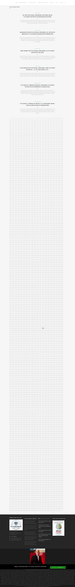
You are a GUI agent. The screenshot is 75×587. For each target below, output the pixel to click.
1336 (54, 259)
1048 (32, 229)
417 (56, 161)
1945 (24, 326)
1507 (29, 278)
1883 (19, 319)
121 (13, 131)
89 (34, 126)
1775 (51, 306)
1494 (48, 276)
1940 (11, 326)
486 (27, 169)
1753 (46, 304)
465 (24, 167)
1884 (21, 319)
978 (59, 221)
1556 (54, 283)
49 (34, 122)
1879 (62, 317)
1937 (57, 323)
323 (18, 152)
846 (27, 208)
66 (26, 124)
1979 (62, 328)
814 (48, 203)
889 (35, 212)
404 (21, 161)
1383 (19, 266)
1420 (11, 270)
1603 (19, 289)
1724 (21, 302)
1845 (24, 315)
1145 (24, 240)
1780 (11, 308)
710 (37, 193)
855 (51, 208)
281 (13, 148)
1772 (43, 306)
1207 (29, 246)
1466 (27, 274)
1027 (29, 227)
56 (53, 122)
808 (32, 203)
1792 (43, 308)
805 (24, 203)
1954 (48, 326)
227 (29, 141)
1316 (54, 257)
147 (29, 133)
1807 (29, 311)
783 (18, 201)
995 (51, 223)
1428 (32, 270)
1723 (19, 302)
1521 (13, 281)
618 (59, 182)
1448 (32, 272)
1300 (11, 257)
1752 (43, 304)
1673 (46, 296)
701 (13, 193)
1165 (24, 242)
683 (18, 191)
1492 (43, 276)
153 (45, 133)
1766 (27, 306)
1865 (24, 317)
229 (35, 141)
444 (21, 165)
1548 (32, 283)
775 (51, 199)
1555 (51, 283)
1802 (16, 311)
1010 (38, 225)
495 (51, 169)
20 (10, 120)
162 (16, 135)
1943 (19, 326)
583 (18, 180)
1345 (24, 261)
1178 (59, 242)
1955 (51, 326)
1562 (16, 285)
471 (40, 167)
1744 (21, 304)
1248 (32, 251)
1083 (19, 233)
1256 (54, 251)
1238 (59, 248)
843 (18, 208)
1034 (48, 227)
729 (35, 195)
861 (13, 210)
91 (40, 126)
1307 (29, 257)
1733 (46, 302)
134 (48, 131)
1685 (24, 298)
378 (59, 156)
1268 (32, 253)
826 (27, 206)
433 (45, 163)
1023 (19, 227)
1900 (11, 321)
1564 (21, 285)
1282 (16, 255)
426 (27, 163)
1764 (21, 306)
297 (56, 148)
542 (16, 176)
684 (21, 191)
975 (51, 221)
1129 (35, 238)
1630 (38, 291)
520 (10, 173)
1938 (59, 323)
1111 (40, 236)
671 (40, 188)
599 (62, 180)
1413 (46, 268)
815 (51, 203)
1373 (46, 263)
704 (21, 193)
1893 (46, 319)
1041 (13, 229)
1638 (59, 291)
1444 (21, 272)
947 (29, 218)
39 (61, 120)
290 (37, 148)
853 (45, 208)
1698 (59, 298)
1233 (46, 248)
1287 (29, 255)
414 (48, 161)
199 (62, 137)
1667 (29, 296)
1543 (19, 283)
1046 (27, 229)
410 (37, 161)
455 (51, 165)
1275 (51, 253)
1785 (24, 308)
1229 (35, 248)
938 (59, 216)
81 (13, 126)
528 (32, 173)
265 (24, 146)
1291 (40, 255)
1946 (27, 326)
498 (59, 169)
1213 (46, 246)
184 (21, 137)
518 (59, 171)
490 (37, 169)
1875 (51, 317)
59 (61, 122)
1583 (19, 287)
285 (24, 148)
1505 (24, 278)
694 (48, 191)
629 (35, 184)
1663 (19, 296)
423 (18, 163)
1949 (35, 326)
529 (35, 173)
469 (35, 167)
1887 (29, 319)
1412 (43, 268)
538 (59, 173)
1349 (35, 261)
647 (29, 186)
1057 (57, 229)
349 (35, 154)
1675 (51, 296)
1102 (16, 236)
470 (37, 167)
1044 (21, 229)
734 (48, 195)
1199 (62, 244)
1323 (19, 259)
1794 (48, 308)
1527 (29, 281)
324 (21, 152)
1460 (11, 274)
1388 (32, 266)
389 (35, 158)
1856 (54, 315)
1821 (13, 313)
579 (62, 178)
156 (54, 133)
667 (29, 188)
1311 (40, 257)
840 (10, 208)
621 (13, 184)
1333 (46, 259)
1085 (24, 233)
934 (48, 216)
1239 (62, 248)
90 (37, 126)
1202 (16, 246)
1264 (21, 253)
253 (45, 143)
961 (13, 221)
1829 (35, 313)
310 (37, 150)
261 (13, 146)
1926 (27, 323)
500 (10, 171)
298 (59, 148)
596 (54, 180)
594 (48, 180)
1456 (54, 272)
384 (21, 158)
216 (53, 139)
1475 (51, 274)
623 (18, 184)
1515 (51, 278)
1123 (19, 238)
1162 (16, 242)
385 (24, 158)
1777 (56, 306)
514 (48, 171)
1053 (46, 229)
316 (54, 150)
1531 (40, 281)
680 (10, 191)
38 (59, 120)
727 (29, 195)
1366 (27, 263)
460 (10, 167)
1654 (48, 293)
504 (21, 171)
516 (54, 171)
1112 (43, 236)
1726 (27, 302)
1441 (13, 272)
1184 (21, 244)
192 (43, 137)
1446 (27, 272)
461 (13, 167)
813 (45, 203)
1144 (21, 240)
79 (61, 124)
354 (48, 154)
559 (62, 176)
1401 (13, 268)
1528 (32, 281)
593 (45, 180)
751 (40, 197)
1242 (16, 251)
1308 (32, 257)
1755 (51, 304)
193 (45, 137)
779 (62, 199)
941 (13, 218)
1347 (29, 261)
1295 (51, 255)
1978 (59, 328)
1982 (16, 330)
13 (45, 118)
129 (35, 131)
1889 (35, 319)
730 (37, 195)
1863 (19, 317)
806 (27, 203)
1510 (38, 278)
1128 (32, 238)
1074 (48, 231)
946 (27, 218)
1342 (16, 261)
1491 (40, 276)
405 (24, 161)
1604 (21, 289)
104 (21, 128)
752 (43, 197)
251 (40, 143)
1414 (48, 268)
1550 (38, 283)
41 (13, 122)
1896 (54, 319)
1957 (57, 326)
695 (51, 191)
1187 (29, 244)
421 (13, 163)
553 (45, 176)
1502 (16, 278)
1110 (37, 236)
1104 (21, 236)
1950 (38, 326)
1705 (24, 300)
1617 (56, 289)
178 (59, 135)
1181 (13, 244)
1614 (48, 289)
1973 (46, 328)
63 (18, 124)
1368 (32, 263)
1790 (38, 308)
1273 (46, 253)
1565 (24, 285)
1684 (21, 298)
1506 (27, 278)
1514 (48, 278)
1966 (27, 328)
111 (40, 128)
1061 (13, 231)
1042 (16, 229)
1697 (57, 298)
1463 (19, 274)
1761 (13, 306)
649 (35, 186)
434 (48, 163)
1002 (16, 225)
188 (32, 137)
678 (59, 188)
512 (43, 171)
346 (27, 154)
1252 (43, 251)
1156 (54, 240)
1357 (56, 261)
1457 (57, 272)
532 (43, 173)
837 (56, 206)
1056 (54, 229)
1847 (29, 315)
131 (40, 131)
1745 (24, 304)
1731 (40, 302)
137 (56, 131)
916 (54, 214)
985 (24, 223)
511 (40, 171)
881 (13, 212)
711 (40, 193)
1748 (32, 304)
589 (35, 180)
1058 (59, 229)
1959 (62, 326)
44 (21, 122)
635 (51, 184)
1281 (13, 255)
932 (43, 216)
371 (40, 156)
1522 (16, 281)
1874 (48, 317)
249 (35, 143)
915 (51, 214)
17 (56, 118)
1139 (62, 238)
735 (51, 195)
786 (27, 201)
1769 (35, 306)
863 (18, 210)
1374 (48, 263)
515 (51, 171)
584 (21, 180)
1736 (54, 302)
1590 (38, 287)
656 (54, 186)
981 (13, 223)
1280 (11, 255)
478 (59, 167)
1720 (10, 302)
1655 (51, 293)
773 (45, 199)
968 (32, 221)
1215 (51, 246)
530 (37, 173)
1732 (43, 302)
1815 (51, 311)
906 (27, 214)
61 (13, 124)
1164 (21, 242)
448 (32, 165)
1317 (56, 257)
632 (43, 184)
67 (29, 124)
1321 (13, 259)
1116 (54, 236)
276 (54, 146)
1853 (46, 315)
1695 (51, 298)
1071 (40, 231)
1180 (10, 244)
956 (54, 218)
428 (32, 163)
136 (54, 131)
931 (40, 216)
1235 (51, 248)
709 (35, 193)
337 (56, 152)
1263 (19, 253)
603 (18, 182)
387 (29, 158)
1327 (29, 259)
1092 (43, 233)
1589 (35, 287)
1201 (13, 246)
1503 (19, 278)
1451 (40, 272)
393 (45, 158)
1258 (59, 251)
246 (27, 143)
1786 (27, 308)
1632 (43, 291)
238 (59, 141)
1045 (24, 229)
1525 (24, 281)
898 (59, 212)
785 (24, 201)
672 (43, 188)
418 (59, 161)
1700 (11, 300)
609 (35, 182)
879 (62, 210)
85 (24, 126)
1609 (35, 289)
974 (48, 221)
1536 (54, 281)
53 (45, 122)
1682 (16, 298)
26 (26, 120)
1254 (48, 251)
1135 (51, 238)
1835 (51, 313)
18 (59, 118)
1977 (57, 328)
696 (54, 191)
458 (59, 165)
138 (59, 131)
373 (45, 156)
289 (35, 148)
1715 (51, 300)
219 (62, 139)
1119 (62, 236)
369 (35, 156)
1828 (32, 313)
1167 (29, 242)
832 (43, 206)
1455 (51, 272)
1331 (40, 259)
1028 (32, 227)
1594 (48, 287)
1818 (59, 311)
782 (16, 201)
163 (18, 135)
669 (35, 188)
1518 (59, 278)
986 (27, 223)
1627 (29, 291)
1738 (59, 302)
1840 (11, 315)
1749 (35, 304)
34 (48, 120)
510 (37, 171)
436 (54, 163)
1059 (62, 229)
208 (32, 139)
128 (32, 131)
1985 (24, 330)
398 (59, 158)
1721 (13, 302)
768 (32, 199)
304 (21, 150)
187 (29, 137)
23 (18, 120)
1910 (38, 321)
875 (51, 210)
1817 (56, 311)
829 (35, 206)
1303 (19, 257)
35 (51, 120)
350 (37, 154)
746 (27, 197)
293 (45, 148)
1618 (59, 289)
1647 (29, 293)
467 (29, 167)
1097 (57, 233)
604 (21, 182)
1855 (51, 315)
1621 (13, 291)
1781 (13, 308)
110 (37, 128)
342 (16, 154)
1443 (19, 272)
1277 (56, 253)
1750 (38, 304)
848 (32, 208)
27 (29, 120)
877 (56, 210)
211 (40, 139)
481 (13, 169)
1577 (56, 285)
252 (43, 143)
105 (24, 128)
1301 (13, 257)
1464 (21, 274)
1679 (62, 296)
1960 (11, 328)
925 (24, 216)
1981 (13, 330)
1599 (62, 287)
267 (29, 146)
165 (24, 135)
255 (51, 143)
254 (48, 143)
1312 (43, 257)
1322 (16, 259)
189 (35, 137)
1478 (59, 274)
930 (37, 216)
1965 (24, 328)
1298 (59, 255)
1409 (35, 268)
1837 (57, 313)
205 (24, 139)
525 (24, 173)
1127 (29, 238)
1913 (46, 321)
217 (56, 139)
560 (10, 178)
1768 (32, 306)
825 (24, 206)
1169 (35, 242)
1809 (35, 311)
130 (37, 131)
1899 (62, 319)
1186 (27, 244)
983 (18, 223)
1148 (32, 240)
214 (48, 139)
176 (54, 135)
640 (10, 186)
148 (32, 133)
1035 (51, 227)
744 (21, 197)
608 (32, 182)
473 (45, 167)
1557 (56, 283)
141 (13, 133)
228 (32, 141)
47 (29, 122)
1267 (29, 253)
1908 (32, 321)
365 (24, 156)
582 (16, 180)
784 (21, 201)
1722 (16, 302)
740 (10, 197)
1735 (51, 302)
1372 (43, 263)
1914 (48, 321)
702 (16, 193)
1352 (43, 261)
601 (13, 182)
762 (16, 199)
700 (10, 193)
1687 (29, 298)
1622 (16, 291)
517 (56, 171)
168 (32, 135)
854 (48, 208)
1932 (43, 323)
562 (16, 178)
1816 (54, 311)
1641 (13, 293)
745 (24, 197)
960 (10, 221)
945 (24, 218)
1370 (38, 263)
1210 (37, 246)
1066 (27, 231)
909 (35, 214)
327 (29, 152)
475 (51, 167)
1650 (38, 293)
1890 (38, 319)
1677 (57, 296)
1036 (54, 227)
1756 (54, 304)
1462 (16, 274)
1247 (29, 251)
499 (62, 169)
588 (32, 180)
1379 (62, 263)
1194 (48, 244)
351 (40, 154)
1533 (46, 281)
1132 (43, 238)
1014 (48, 225)
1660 (11, 296)
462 (16, 167)
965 (24, 221)
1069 (35, 231)
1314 (48, 257)
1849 (35, 315)
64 (21, 124)
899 (62, 212)
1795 (51, 308)
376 (54, 156)
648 (32, 186)
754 (48, 197)
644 (21, 186)
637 (56, 184)
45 (24, 122)
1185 (24, 244)
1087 (29, 233)
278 (59, 146)
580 (10, 180)
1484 (21, 276)
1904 (21, 321)
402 (16, 161)
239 (62, 141)
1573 (46, 285)
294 (48, 148)
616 (54, 182)
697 (56, 191)
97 (56, 126)
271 (40, 146)
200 (10, 139)
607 (29, 182)
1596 (54, 287)
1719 (62, 300)
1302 (16, 257)
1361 (13, 263)
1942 (16, 326)
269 (35, 146)
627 (29, 184)
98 (59, 126)
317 (56, 150)
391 (40, 158)
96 (53, 126)
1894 (48, 319)
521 (13, 173)
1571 (40, 285)
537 (56, 173)
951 (40, 218)
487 (29, 169)
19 (61, 118)
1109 (35, 236)
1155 (51, 240)
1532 (43, 281)
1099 (62, 233)
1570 (38, 285)
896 (54, 212)
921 (13, 216)
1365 (24, 263)
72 (42, 124)
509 (35, 171)
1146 (27, 240)
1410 (38, 268)
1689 (35, 298)
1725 (24, 302)
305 (24, 150)
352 (43, 154)
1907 (29, 321)
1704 (21, 300)
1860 (11, 317)
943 (18, 218)
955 (51, 218)
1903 (19, 321)
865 (24, 210)
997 (56, 223)
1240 (11, 251)
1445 (24, 272)
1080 (11, 233)
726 (27, 195)
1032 (43, 227)
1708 (32, 300)
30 (37, 120)
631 (40, 184)
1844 (21, 315)
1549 (35, 283)
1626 (27, 291)
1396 (54, 266)
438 (59, 163)
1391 (40, 266)
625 (24, 184)
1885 (24, 319)
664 (21, 188)
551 (40, 176)
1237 (56, 248)
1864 (21, 317)
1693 (46, 298)
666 (27, 188)
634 (48, 184)
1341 (13, 261)
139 (62, 131)
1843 (19, 315)
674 (48, 188)
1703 (19, 300)
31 (40, 120)
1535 (51, 281)
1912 (43, 321)
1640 (11, 293)
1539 (62, 281)
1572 (43, 285)
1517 (56, 278)
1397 (57, 266)
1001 (13, 225)
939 (62, 216)
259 (62, 143)
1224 (21, 248)
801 (13, 203)
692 (43, 191)
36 (53, 120)
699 (62, 191)
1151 (40, 240)
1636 (54, 291)
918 (59, 214)
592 (43, 180)
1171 (40, 242)
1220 (10, 248)
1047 (29, 229)
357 (56, 154)
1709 (35, 300)
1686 (27, 298)
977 (56, 221)
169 (35, 135)
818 (59, 203)
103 (18, 128)
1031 (40, 227)
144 (21, 133)
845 (24, 208)
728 (32, 195)
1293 (46, 255)
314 (48, 150)
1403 (19, 268)
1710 (38, 300)
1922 (16, 323)
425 (24, 163)
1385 (24, 266)
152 (43, 133)
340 (10, 154)
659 (62, 186)
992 (43, 223)
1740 (11, 304)
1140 (10, 240)
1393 (46, 266)
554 (48, 176)
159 (62, 133)
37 (56, 120)
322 (16, 152)
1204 (21, 246)
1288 (32, 255)
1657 (57, 293)
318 (59, 150)
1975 (51, 328)
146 (27, 133)
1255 (51, 251)
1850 (38, 315)
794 (48, 201)
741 (13, 197)
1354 (48, 261)
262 (16, 146)
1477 (57, 274)
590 (37, 180)
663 (18, 188)
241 (13, 143)
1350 (38, 261)
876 (54, 210)
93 (45, 126)
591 (40, 180)
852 (43, 208)
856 (54, 208)
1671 (40, 296)
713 (45, 193)
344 (21, 154)
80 (10, 126)
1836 (54, 313)
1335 (51, 259)
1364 (21, 263)
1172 (43, 242)
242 (16, 143)
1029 (35, 227)
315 (51, 150)
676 (54, 188)
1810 (38, 311)
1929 (35, 323)
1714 (48, 300)
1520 (10, 281)
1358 (59, 261)
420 (10, 163)
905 (24, 214)
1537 (56, 281)
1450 (38, 272)
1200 (11, 246)
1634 (48, 291)
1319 (62, 257)
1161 (13, 242)
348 (32, 154)
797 (56, 201)
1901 (13, 321)
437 (56, 163)
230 (37, 141)
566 (27, 178)
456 (54, 165)
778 (59, 199)
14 (48, 118)
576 (54, 178)
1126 (27, 238)
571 (40, 178)
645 (24, 186)
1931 (40, 323)
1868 (32, 317)
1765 (24, 306)
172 (43, 135)
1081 (13, 233)
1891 (40, 319)
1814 (48, 311)
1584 (21, 287)
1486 (27, 276)
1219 (62, 246)
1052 (43, 229)
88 (32, 126)
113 (45, 128)
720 (10, 195)
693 (45, 191)
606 (27, 182)
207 (29, 139)
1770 (38, 306)
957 (56, 218)
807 (29, 203)
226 (27, 141)
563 (18, 178)
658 (59, 186)
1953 (46, 326)
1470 (38, 274)
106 (27, 128)
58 (59, 122)
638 (59, 184)
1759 (62, 304)
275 (51, 146)
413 (45, 161)
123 (18, 131)
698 (59, 191)
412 (43, 161)
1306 (27, 257)
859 (62, 208)
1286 (27, 255)
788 (32, 201)
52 (42, 122)
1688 (32, 298)
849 (35, 208)
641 (13, 186)
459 (62, 165)
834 (48, 206)
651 (40, 186)
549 (35, 176)
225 (24, 141)
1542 (16, 283)
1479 (62, 274)
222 (16, 141)
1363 (19, 263)
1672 (43, 296)
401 (13, 161)
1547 (29, 283)
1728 (32, 302)
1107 (29, 236)
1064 (21, 231)
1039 (62, 227)
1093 (46, 233)
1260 (11, 253)
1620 (11, 291)
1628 (32, 291)
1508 (32, 278)
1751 (40, 304)
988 (32, 223)
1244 (21, 251)
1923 (19, 323)
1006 (27, 225)
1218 (59, 246)
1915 (51, 321)
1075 (51, 231)
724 (21, 195)
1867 (29, 317)
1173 (46, 242)
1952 (43, 326)
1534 (48, 281)
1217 (56, 246)
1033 (46, 227)
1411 (40, 268)
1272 (43, 253)
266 (27, 146)
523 (18, 173)
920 (10, 216)
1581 (13, 287)
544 (21, 176)
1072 (43, 231)
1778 (59, 306)
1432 (43, 270)
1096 (54, 233)
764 (21, 199)
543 (18, 176)
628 (32, 184)
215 (51, 139)
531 (40, 173)
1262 (16, 253)
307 (29, 150)
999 (62, 223)
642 (16, 186)
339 (62, 152)
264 (21, 146)
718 (59, 193)
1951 (40, 326)
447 (29, 165)
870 (37, 210)
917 (56, 214)
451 (40, 165)
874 (48, 210)
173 (45, 135)
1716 (54, 300)
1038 (59, 227)
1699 (62, 298)
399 (62, 158)
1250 (38, 251)
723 (18, 195)
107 (29, 128)
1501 (13, 278)
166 (27, 135)
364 (21, 156)
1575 (51, 285)
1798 (59, 308)
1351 (40, 261)
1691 (40, 298)
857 (56, 208)
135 (51, 131)
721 (13, 195)
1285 (24, 255)
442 (16, 165)
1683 (19, 298)
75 (51, 124)
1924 (21, 323)
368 (32, 156)
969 (35, 221)
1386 (27, 266)
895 (51, 212)
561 (13, 178)
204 (21, 139)
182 (16, 137)
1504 (21, 278)
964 (21, 221)
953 (45, 218)
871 (40, 210)
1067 (29, 231)
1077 (57, 231)
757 (56, 197)
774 (48, 199)
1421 (13, 270)
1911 (40, 321)
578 (59, 178)
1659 (62, 293)
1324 (21, 259)
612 (43, 182)
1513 (46, 278)
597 (56, 180)
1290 (38, 255)
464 (21, 167)
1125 (24, 238)
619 (62, 182)
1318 (59, 257)
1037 (57, 227)
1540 (11, 283)
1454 (48, 272)
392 (43, 158)
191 (40, 137)
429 (35, 163)
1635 (51, 291)
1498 (59, 276)
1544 (21, 283)
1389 (35, 266)
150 (37, 133)
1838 (59, 313)
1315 (51, 257)
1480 (11, 276)
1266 (27, 253)
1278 (59, 253)
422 (16, 163)
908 (32, 214)
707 (29, 193)
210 (37, 139)
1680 (11, 298)
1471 (40, 274)
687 (29, 191)
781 (13, 201)
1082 (16, 233)
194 (48, 137)
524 (21, 173)
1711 (40, 300)
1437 (57, 270)
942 (16, 218)
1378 (59, 263)
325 (24, 152)
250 (37, 143)
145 (24, 133)
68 (32, 124)
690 (37, 191)
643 (18, 186)
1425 (24, 270)
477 (56, 167)
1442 (16, 272)
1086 (27, 233)
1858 (59, 315)
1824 (21, 313)
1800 (11, 311)
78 (59, 124)
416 (54, 161)
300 (10, 150)
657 (56, 186)
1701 (13, 300)
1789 (35, 308)
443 (18, 165)
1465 (24, 274)
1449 (35, 272)
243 (18, 143)
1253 (46, 251)
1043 (19, 229)
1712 (43, 300)
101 (13, 128)
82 (15, 126)
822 (16, 206)
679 (62, 188)
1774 (48, 306)
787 (29, 201)
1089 (35, 233)
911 (40, 214)
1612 (43, 289)
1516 (54, 278)
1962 (16, 328)
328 (32, 152)
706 (27, 193)
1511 (40, 278)
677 (56, 188)
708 (32, 193)
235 (51, 141)
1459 (62, 272)
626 (27, 184)
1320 (10, 259)
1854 (48, 315)
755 (51, 197)
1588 (32, 287)
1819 (62, 311)
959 (62, 218)
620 (10, 184)
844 (21, 208)
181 (13, 137)
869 (35, 210)
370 (37, 156)
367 (29, 156)
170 (37, 135)
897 (56, 212)
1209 (35, 246)
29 (34, 120)
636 (54, 184)
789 (35, 201)
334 (48, 152)
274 (48, 146)
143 (18, 133)
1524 (21, 281)
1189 (35, 244)
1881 (13, 319)
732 (43, 195)
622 (16, 184)
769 (35, 199)
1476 (54, 274)
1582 (16, 287)
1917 (56, 321)
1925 (24, 323)
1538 (59, 281)
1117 (56, 236)
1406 (27, 268)
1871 (40, 317)
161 (13, 135)
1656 (54, 293)
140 (10, 133)
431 (40, 163)
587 (29, 180)
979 (62, 221)
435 (51, 163)
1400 (11, 268)
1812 (43, 311)
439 (62, 163)
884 (21, 212)
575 (51, 178)
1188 (32, 244)
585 (24, 180)
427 (29, 163)
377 (56, 156)
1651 (40, 293)
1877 (57, 317)
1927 (29, 323)
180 (10, 137)
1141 (13, 240)
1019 (62, 225)
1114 (48, 236)
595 (51, 180)
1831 (40, 313)
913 (45, 214)
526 (27, 173)
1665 (24, 296)
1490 (38, 276)
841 (13, 208)
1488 (32, 276)
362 (16, 156)
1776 (54, 306)
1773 (46, 306)
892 (43, 212)
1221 (13, 248)
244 (21, 143)
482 (16, 169)
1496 (54, 276)
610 (37, 182)
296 (54, 148)
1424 (21, 270)
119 (62, 128)
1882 (16, 319)
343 (18, 154)
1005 (24, 225)
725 (24, 195)
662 (16, 188)
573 (45, 178)
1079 (62, 231)
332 (43, 152)
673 (45, 188)
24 (21, 120)
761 (13, 199)
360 (10, 156)
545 (24, 176)
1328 (32, 259)
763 (18, 199)
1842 (16, 315)
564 (21, 178)
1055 (51, 229)
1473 (46, 274)
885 (24, 212)
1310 (38, 257)
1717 (56, 300)
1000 (11, 225)
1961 (13, 328)
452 (43, 165)
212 (43, 139)
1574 (48, 285)
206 (27, 139)
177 (56, 135)
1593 (46, 287)
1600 (11, 289)
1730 (38, 302)
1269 (35, 253)
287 (29, 148)
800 (10, 203)
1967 (29, 328)
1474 (48, 274)
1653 (46, 293)
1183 (19, 244)
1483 (19, 276)
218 (59, 139)
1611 (40, 289)
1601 (13, 289)
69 (34, 124)
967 (29, 221)
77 (56, 124)
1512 (43, 278)
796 (54, 201)
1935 (51, 323)
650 (37, 186)
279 (62, 146)
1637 (57, 291)
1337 (56, 259)
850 (37, 208)
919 (62, 214)
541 (13, 176)
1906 (27, 321)
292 (43, 148)
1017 (56, 225)
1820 (11, 313)
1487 (29, 276)
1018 (59, 225)
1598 (59, 287)
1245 (24, 251)
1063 (19, 231)
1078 (59, 231)
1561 (13, 285)
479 (62, 167)
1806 (27, 311)
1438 (59, 270)
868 (32, 210)
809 (35, 203)
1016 (54, 225)
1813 (46, 311)
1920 (11, 323)
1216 (54, 246)
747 (29, 197)
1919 (62, 321)
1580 (11, 287)
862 (16, 210)
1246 (27, 251)
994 (48, 223)
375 (51, 156)
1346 (27, 261)
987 (29, 223)
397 (56, 158)
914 (48, 214)
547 (29, 176)
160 (10, 135)
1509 (35, 278)
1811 (40, 311)
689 (35, 191)
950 (37, 218)
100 (10, 128)
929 (35, 216)
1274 (48, 253)
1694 (48, 298)
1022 (16, 227)
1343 (19, 261)
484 (21, 169)
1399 (62, 266)
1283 (19, 255)
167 (29, 135)
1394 (48, 266)
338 (59, 152)
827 (29, 206)
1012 (43, 225)
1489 (35, 276)
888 (32, 212)
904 (21, 214)
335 (51, 152)
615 (51, 182)
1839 (62, 313)
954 (48, 218)
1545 (24, 283)
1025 (24, 227)
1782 (16, 308)
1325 (24, 259)
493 (45, 169)
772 (43, 199)
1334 (48, 259)
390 (37, 158)
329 (35, 152)
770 (37, 199)
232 (43, 141)
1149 (35, 240)
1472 (43, 274)
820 (10, 206)
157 (56, 133)
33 (45, 120)
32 (42, 120)
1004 (21, 225)
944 (21, 218)
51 (40, 122)
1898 (59, 319)
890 (37, 212)
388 (32, 158)
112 (43, 128)
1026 (27, 227)
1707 (29, 300)
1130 (38, 238)
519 (62, 171)
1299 (62, 255)
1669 (35, 296)
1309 (35, 257)
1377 (56, 263)
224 (21, 141)
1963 (19, 328)
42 (15, 122)
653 (45, 186)
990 (37, 223)
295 (51, 148)
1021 (13, 227)
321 (13, 152)
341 (13, 154)
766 (27, 199)
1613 (46, 289)
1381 (13, 266)
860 (10, 210)
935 (51, 216)
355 (51, 154)
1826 (27, 313)
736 (54, 195)
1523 (19, 281)
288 (32, 148)
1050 (38, 229)
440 (10, 165)
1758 (59, 304)
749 (35, 197)
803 (18, 203)
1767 (29, 306)
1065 (24, 231)
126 (26, 131)
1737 (56, 302)
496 (54, 169)
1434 (48, 270)
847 (29, 208)
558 (59, 176)
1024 (21, 227)
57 (56, 122)
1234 (48, 248)
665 (24, 188)
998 (59, 223)
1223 (19, 248)
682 (16, 191)
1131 (40, 238)
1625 (24, 291)
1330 (38, 259)
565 (24, 178)
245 (24, 143)
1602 (16, 289)
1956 (54, 326)
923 (18, 216)
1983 (19, 330)
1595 (51, 287)
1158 (59, 240)
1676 (54, 296)
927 (29, 216)
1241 (13, 251)
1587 (29, 287)
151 (40, 133)
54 (48, 122)
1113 (46, 236)
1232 (43, 248)
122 (16, 131)
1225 (24, 248)
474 (48, 167)
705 (24, 193)
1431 (40, 270)
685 (24, 191)
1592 (43, 287)
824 (21, 206)
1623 (19, 291)
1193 (46, 244)
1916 (54, 321)
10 (37, 118)
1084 (21, 233)
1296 (54, 255)
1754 (48, 304)
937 (56, 216)
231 (40, 141)
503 (18, 171)
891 (40, 212)
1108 (32, 236)
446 (27, 165)
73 (45, 124)
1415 (51, 268)
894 (48, 212)
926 (27, 216)
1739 (62, 302)
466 (27, 167)
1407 (29, 268)
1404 (21, 268)
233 (45, 141)
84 (21, 126)
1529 (35, 281)
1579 (62, 285)
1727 (29, 302)
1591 (40, 287)
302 (16, 150)
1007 (29, 225)
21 (13, 120)
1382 (16, 266)
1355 (51, 261)
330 (37, 152)
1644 (21, 293)
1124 (21, 238)
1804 (21, 311)
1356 (54, 261)
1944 (21, 326)
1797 (57, 308)
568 (32, 178)
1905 (24, 321)
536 (54, 173)
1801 (13, 311)
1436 (54, 270)
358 (59, 154)
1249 (35, 251)
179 (62, 135)
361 (13, 156)
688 (32, 191)
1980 (11, 330)
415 (51, 161)
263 (18, 146)
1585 (24, 287)
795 (51, 201)
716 (54, 193)
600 (10, 182)
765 (24, 199)
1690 (38, 298)
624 (21, 184)
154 (48, 133)
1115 (51, 236)
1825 (24, 313)
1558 (59, 283)
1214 (48, 246)
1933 (46, 323)
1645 (24, 293)
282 (16, 148)
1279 (62, 253)
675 (51, 188)
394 (48, 158)
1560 (11, 285)
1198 (59, 244)
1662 (16, 296)
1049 (35, 229)
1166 (27, 242)
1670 (38, 296)
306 (27, 150)
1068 (32, 231)
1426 (27, 270)
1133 (46, 238)
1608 (32, 289)
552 (43, 176)
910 (37, 214)
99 (61, 126)
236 (54, 141)
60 (10, 124)
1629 (35, 291)
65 (24, 124)
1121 (13, 238)
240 (10, 143)
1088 (32, 233)
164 (21, 135)
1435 (51, 270)
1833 (46, 313)
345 (24, 154)
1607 (29, 289)
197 (56, 137)
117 (56, 128)
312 (43, 150)
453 (45, 165)
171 (40, 135)
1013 (46, 225)
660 (10, 188)
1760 (11, 306)
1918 (59, 321)
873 (45, 210)
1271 (40, 253)
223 (18, 141)
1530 (38, 281)
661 (13, 188)
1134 (48, 238)
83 (18, 126)
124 (21, 131)
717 (56, 193)
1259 (62, 251)
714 (48, 193)
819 (62, 203)
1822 (16, 313)
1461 (13, 274)
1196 (54, 244)
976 (54, 221)
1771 (40, 306)
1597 (57, 287)
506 (27, 171)
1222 (16, 248)
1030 (38, 227)
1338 (59, 259)
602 (16, 182)
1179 (62, 242)
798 (59, 201)
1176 (54, 242)
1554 (48, 283)
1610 (38, 289)
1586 (27, 287)
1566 (27, 285)
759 (62, 197)
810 (37, 203)
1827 (29, 313)
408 (32, 161)
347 (29, 154)
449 (35, 165)
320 (10, 152)
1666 (27, 296)
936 (54, 216)
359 (62, 154)
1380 (11, 266)
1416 (54, 268)
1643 (19, 293)
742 (16, 197)
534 (48, 173)
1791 (40, 308)
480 (10, 169)
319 (62, 150)
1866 (27, 317)
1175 (51, 242)
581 (13, 180)
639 (62, 184)
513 (45, 171)
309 (35, 150)
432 (43, 163)
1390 (38, 266)
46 (26, 122)
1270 (38, 253)
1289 (35, 255)
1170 (38, 242)
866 (27, 210)
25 (24, 120)
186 (27, 137)
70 (37, 124)
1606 (27, 289)
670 (37, 188)
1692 (43, 298)
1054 (48, 229)
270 (37, 146)
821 (13, 206)
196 (54, 137)
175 (51, 135)
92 (42, 126)
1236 (54, 248)
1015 (51, 225)
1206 (27, 246)
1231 (40, 248)
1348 (32, 261)
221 (13, 141)
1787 (29, 308)
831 (40, 206)
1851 (40, 315)
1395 (51, 266)
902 (16, 214)
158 (59, 133)
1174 (48, 242)
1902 (16, 321)
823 (18, 206)
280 (10, 148)
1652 (43, 293)
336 (54, 152)
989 (35, 223)
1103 (19, 236)
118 (59, 128)
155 (51, 133)
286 (27, 148)
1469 (35, 274)
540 (10, 176)
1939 (62, 323)
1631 (40, 291)
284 (21, 148)
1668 (32, 296)
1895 (51, 319)
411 (40, 161)
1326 (27, 259)
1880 (11, 319)
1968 (32, 328)
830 (37, 206)
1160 (10, 242)
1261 (13, 253)
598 (59, 180)
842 (16, 208)
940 (10, 218)
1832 (43, 313)
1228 (32, 248)
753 (45, 197)
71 (40, 124)
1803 (19, 311)
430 (37, 163)
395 (51, 158)
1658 (59, 293)
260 (10, 146)
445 (24, 165)
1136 (54, 238)
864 (21, 210)
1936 (54, 323)
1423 (19, 270)
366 (27, 156)
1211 (40, 246)
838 (59, 206)
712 (43, 193)
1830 (38, 313)
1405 (24, 268)
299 (62, 148)
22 (15, 120)
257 (56, 143)
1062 (16, 231)
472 (43, 167)
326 (27, 152)
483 (18, 169)
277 (56, 146)
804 (21, 203)
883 (18, 212)
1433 (46, 270)
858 (59, 208)
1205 (24, 246)
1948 (32, 326)
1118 (59, 236)
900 (10, 214)
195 (51, 137)
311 (40, 150)
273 (45, 146)
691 (40, 191)
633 (45, 184)
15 (51, 118)
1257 (56, 251)
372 (43, 156)
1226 (27, 248)
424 (21, 163)
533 (45, 173)
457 (56, 165)
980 (10, 223)
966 (27, 221)
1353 (46, 261)
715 (51, 193)
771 (40, 199)
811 (40, 203)
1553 (46, 283)
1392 (43, 266)
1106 (27, 236)
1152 (43, 240)
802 (16, 203)
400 (10, 161)
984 (21, 223)
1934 (48, 323)
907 (29, 214)
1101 (13, 236)
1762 (16, 306)
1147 (29, 240)
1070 (38, 231)
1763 (19, 306)
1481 (13, 276)
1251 (40, 251)
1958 (59, 326)
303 (18, 150)
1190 (38, 244)
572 (43, 178)
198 (59, 137)
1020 (11, 227)
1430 (38, 270)
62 (15, 124)
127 (29, 131)
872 (43, 210)
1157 (56, 240)
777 (56, 199)
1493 (46, 276)
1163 (19, 242)
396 (54, 158)
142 (16, 133)
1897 (57, 319)
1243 (19, 251)
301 (13, 150)
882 (16, 212)
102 (16, 128)
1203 (19, 246)
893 (45, 212)
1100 (10, 236)
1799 (62, 308)
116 (53, 128)
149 (35, 133)
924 (21, 216)
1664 (21, 296)
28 (32, 120)
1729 (35, 302)
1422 (16, 270)
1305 (24, 257)
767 (29, 199)
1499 (62, 276)
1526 (27, 281)
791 (40, 201)
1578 (59, 285)
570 (37, 178)
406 (27, 161)
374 (48, 156)
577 (56, 178)
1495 (51, 276)
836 (54, 206)
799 (62, 201)
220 (10, 141)
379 (62, 156)
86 (26, 126)
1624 (21, 291)
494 (48, 169)
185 (24, 137)
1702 (16, 300)
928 (32, 216)
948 (32, 218)
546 (27, 176)
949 (35, 218)
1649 (35, 293)
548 (32, 176)
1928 (32, 323)
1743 (19, 304)
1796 (54, 308)
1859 (62, 315)
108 (32, 128)
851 (40, 208)
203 (18, 139)
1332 (43, 259)
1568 (32, 285)
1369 (35, 263)
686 (27, 191)
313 (45, 150)
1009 (35, 225)
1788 (32, 308)
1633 (46, 291)
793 (45, 201)
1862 (16, 317)
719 (62, 193)
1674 (48, 296)
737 (56, 195)
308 (32, 150)
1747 (29, 304)
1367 (29, 263)
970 (37, 221)
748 (32, 197)
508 (32, 171)
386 (27, 158)
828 (32, 206)
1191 (40, 244)
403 (18, 161)
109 (35, 128)
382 (16, 158)
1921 (13, 323)
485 (24, 169)
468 (32, 167)
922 (16, 216)
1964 (21, 328)
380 (10, 158)
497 (56, 169)
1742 (16, 304)
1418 (59, 268)
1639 (62, 291)
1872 (43, 317)
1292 (43, 255)
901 (13, 214)
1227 (29, 248)
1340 (11, 261)
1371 (40, 263)
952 (43, 218)
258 (59, 143)
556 (54, 176)
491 (40, 169)
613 (45, 182)
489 (35, 169)
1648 (32, 293)
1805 (24, 311)
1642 (16, 293)
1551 (40, 283)
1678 (59, 296)
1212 (43, 246)
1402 (16, 268)
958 (59, 218)
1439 (62, 270)
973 (45, 221)
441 (13, 165)
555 (51, 176)
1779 (62, 306)
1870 (38, 317)
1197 (56, 244)
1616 (54, 289)
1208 (32, 246)
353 (45, 154)
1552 (43, 283)
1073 (46, 231)
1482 (16, 276)
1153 (46, 240)
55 (51, 122)
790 (37, 201)
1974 (48, 328)
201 (13, 139)
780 (10, 201)
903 (18, 214)
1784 (21, 308)
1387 (29, 266)
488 (32, 169)
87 (29, 126)
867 (29, 210)
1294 (48, 255)
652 (43, 186)
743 (18, 197)
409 (35, 161)
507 (29, 171)
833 (45, 206)
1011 (40, 225)
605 (24, 182)
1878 (59, 317)
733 (45, 195)
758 (59, 197)
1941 (13, 326)
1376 (54, 263)
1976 (54, 328)
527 (29, 173)
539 (62, 173)
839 (62, 206)
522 (16, 173)
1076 (54, 231)
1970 (38, 328)
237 (56, 141)
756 (54, 197)
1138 (59, 238)
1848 (32, 315)
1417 (56, 268)
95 (51, 126)
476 (54, 167)
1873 (46, 317)
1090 (38, 233)
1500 (11, 278)
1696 (54, 298)
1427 (29, 270)
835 (51, 206)
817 (56, 203)
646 (27, 186)
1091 (40, 233)
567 (29, 178)
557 (56, 176)
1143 (19, 240)
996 (54, 223)
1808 (32, 311)
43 (18, 122)
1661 (13, 296)
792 (43, 201)
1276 (54, 253)
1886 (27, 319)
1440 (11, 272)
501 (13, 171)
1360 (11, 263)
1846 (27, 315)
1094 (48, 233)
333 (45, 152)
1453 (46, 272)
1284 (21, 255)
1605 (24, 289)
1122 (16, 238)
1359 (62, 261)
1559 (62, 283)
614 (48, 182)
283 (18, 148)
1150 (38, 240)
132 (43, 131)
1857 (57, 315)
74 (48, 124)
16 (53, 118)
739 (62, 195)
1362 (16, 263)
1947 (29, 326)
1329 (35, 259)
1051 (40, 229)
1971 (40, 328)
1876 (54, 317)
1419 (62, 268)
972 (43, 221)
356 (54, 154)
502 (16, 171)
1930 (38, 323)
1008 (32, 225)
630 (37, 184)
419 (62, 161)
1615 (51, 289)
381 (13, 158)
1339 (62, 259)
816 (54, 203)
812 (43, 203)
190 (37, 137)
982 (16, 223)
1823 (19, 313)
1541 (13, 283)
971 (40, 221)
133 (45, 131)
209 (35, 139)
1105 (24, 236)
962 (16, 221)
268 (32, 146)
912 (43, 214)
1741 (13, 304)
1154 (48, 240)
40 (10, 122)
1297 (56, 255)
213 (45, 139)
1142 (16, 240)
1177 (56, 242)
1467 (29, 274)
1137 (56, 238)
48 (32, 122)
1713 (46, 300)
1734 (48, 302)
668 (32, 188)
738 (59, 195)
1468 (32, 274)
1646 (27, 293)
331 (40, 152)
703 (18, 193)
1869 (35, 317)
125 (24, 131)
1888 (32, 319)
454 (48, 165)
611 (40, 182)
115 (51, 128)
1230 (38, 248)
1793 (46, 308)
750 (37, 197)
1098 (59, 233)
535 (51, 173)
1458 (59, 272)
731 (40, 195)
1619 (62, 289)
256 (54, 143)
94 (48, 126)
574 (48, 178)
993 (45, 223)
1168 (32, 242)
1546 (27, 283)
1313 (46, 257)
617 (56, 182)
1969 (35, 328)
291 (40, 148)
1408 (32, 268)
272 (43, 146)
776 (54, 199)
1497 (57, 276)
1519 (62, 278)
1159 (62, 240)
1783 (19, 308)
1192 (43, 244)
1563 (19, 285)
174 (48, 135)
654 (48, 186)
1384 (21, 266)
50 (37, 122)
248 (32, 143)
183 (18, 137)
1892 (43, 319)
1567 (29, 285)
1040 (11, 229)
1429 (35, 270)
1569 (35, 285)
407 (29, 161)
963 (18, 221)
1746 (27, 304)
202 (16, 139)
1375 (51, 263)
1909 (35, 321)
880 (10, 212)
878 (59, 210)
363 (18, 156)
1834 (48, 313)
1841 (13, 315)
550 (37, 176)
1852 (43, 315)
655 (51, 186)
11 (40, 118)
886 (27, 212)
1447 (29, 272)
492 (43, 169)
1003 (19, 225)
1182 (16, 244)
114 (48, 128)
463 (18, 167)
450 (37, 165)
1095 (51, 233)
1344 (21, 261)
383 (18, 158)
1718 (59, 300)
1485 (24, 276)
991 (40, 223)
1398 (59, 266)
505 (24, 171)
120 (10, 131)
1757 (56, 304)
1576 (54, 285)
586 (27, 180)
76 (53, 124)
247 (29, 143)
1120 (10, 238)
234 (48, 141)
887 (29, 212)
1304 (21, 257)
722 (16, 195)
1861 (13, 317)
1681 (13, 298)
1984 (21, 330)
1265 (24, 253)
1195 (51, 244)
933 (45, 216)
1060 (11, 231)
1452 (43, 272)
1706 (27, 300)
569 (35, 178)
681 (13, 191)
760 (10, 199)
